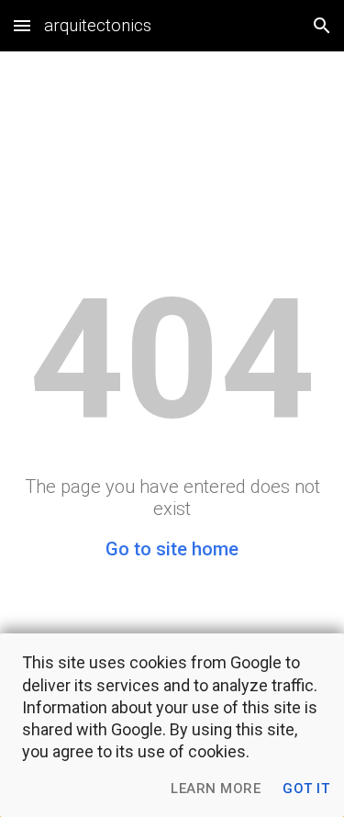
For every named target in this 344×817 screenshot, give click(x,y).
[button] (22, 25)
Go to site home (172, 549)
